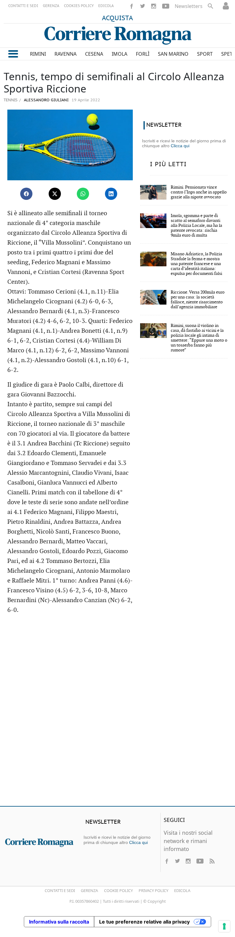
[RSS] (212, 861)
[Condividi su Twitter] (54, 193)
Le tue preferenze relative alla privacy (144, 922)
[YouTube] (166, 6)
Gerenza (89, 890)
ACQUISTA (117, 18)
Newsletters (189, 6)
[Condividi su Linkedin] (111, 193)
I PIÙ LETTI (168, 164)
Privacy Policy (153, 890)
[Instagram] (154, 6)
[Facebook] (132, 6)
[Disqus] (117, 712)
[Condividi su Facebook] (26, 193)
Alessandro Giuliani (46, 100)
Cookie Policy (118, 890)
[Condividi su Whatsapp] (82, 193)
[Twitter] (143, 6)
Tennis (10, 100)
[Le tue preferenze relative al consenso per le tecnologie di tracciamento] (224, 926)
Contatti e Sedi (60, 890)
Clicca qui (180, 145)
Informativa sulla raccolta (59, 922)
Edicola (182, 890)
